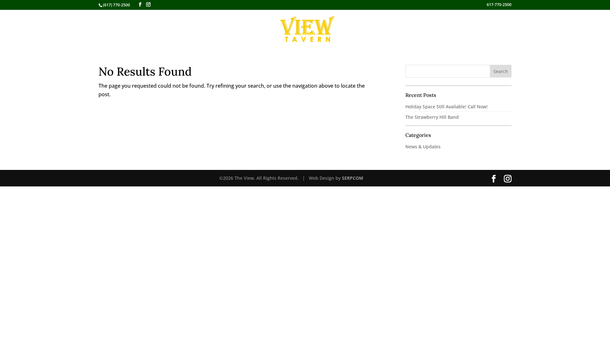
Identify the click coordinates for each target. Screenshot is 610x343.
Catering (262, 29)
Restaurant (227, 29)
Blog (409, 29)
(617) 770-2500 (116, 5)
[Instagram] (148, 4)
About (384, 29)
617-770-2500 (499, 5)
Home (201, 29)
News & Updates (423, 147)
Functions (353, 29)
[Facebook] (140, 4)
